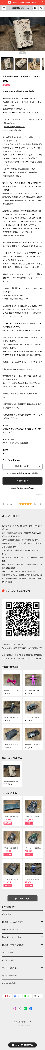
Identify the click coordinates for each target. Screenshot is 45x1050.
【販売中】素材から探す (11, 930)
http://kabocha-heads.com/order (17, 369)
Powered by (19, 1026)
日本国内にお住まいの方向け (22, 488)
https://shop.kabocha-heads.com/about (22, 330)
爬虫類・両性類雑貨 (10, 975)
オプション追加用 (9, 983)
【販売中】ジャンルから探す (12, 922)
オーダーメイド (8, 960)
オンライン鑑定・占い (10, 968)
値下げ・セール (8, 953)
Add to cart (22, 481)
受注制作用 (6, 914)
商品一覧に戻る (22, 898)
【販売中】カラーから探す (12, 937)
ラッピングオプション (12, 460)
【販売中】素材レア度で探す (13, 945)
